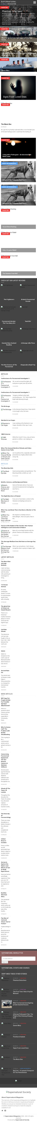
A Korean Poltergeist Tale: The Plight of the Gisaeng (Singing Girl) (23, 1016)
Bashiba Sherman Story (4, 894)
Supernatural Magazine (13, 1116)
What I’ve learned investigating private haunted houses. (23, 1004)
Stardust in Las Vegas (8, 420)
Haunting (4, 7)
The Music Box (6, 124)
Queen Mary (17, 1025)
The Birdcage (5, 406)
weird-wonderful (25, 1068)
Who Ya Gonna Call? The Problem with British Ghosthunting (5, 730)
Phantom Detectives (19, 980)
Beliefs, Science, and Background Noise (14, 482)
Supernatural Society (22, 1120)
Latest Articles (7, 557)
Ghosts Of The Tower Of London (5, 790)
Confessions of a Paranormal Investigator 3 (15, 378)
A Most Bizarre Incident (3, 840)
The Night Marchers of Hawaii (11, 496)
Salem (3, 651)
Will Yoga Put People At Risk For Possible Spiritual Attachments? (5, 702)
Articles (4, 374)
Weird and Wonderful (9, 163)
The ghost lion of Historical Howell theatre (6, 608)
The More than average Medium (5, 563)
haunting (23, 978)
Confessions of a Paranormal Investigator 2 (15, 392)
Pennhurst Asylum (19, 1037)
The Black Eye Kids (7, 468)
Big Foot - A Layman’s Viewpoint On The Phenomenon (23, 1071)
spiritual (23, 989)
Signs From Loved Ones (21, 1048)
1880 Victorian (5, 434)
